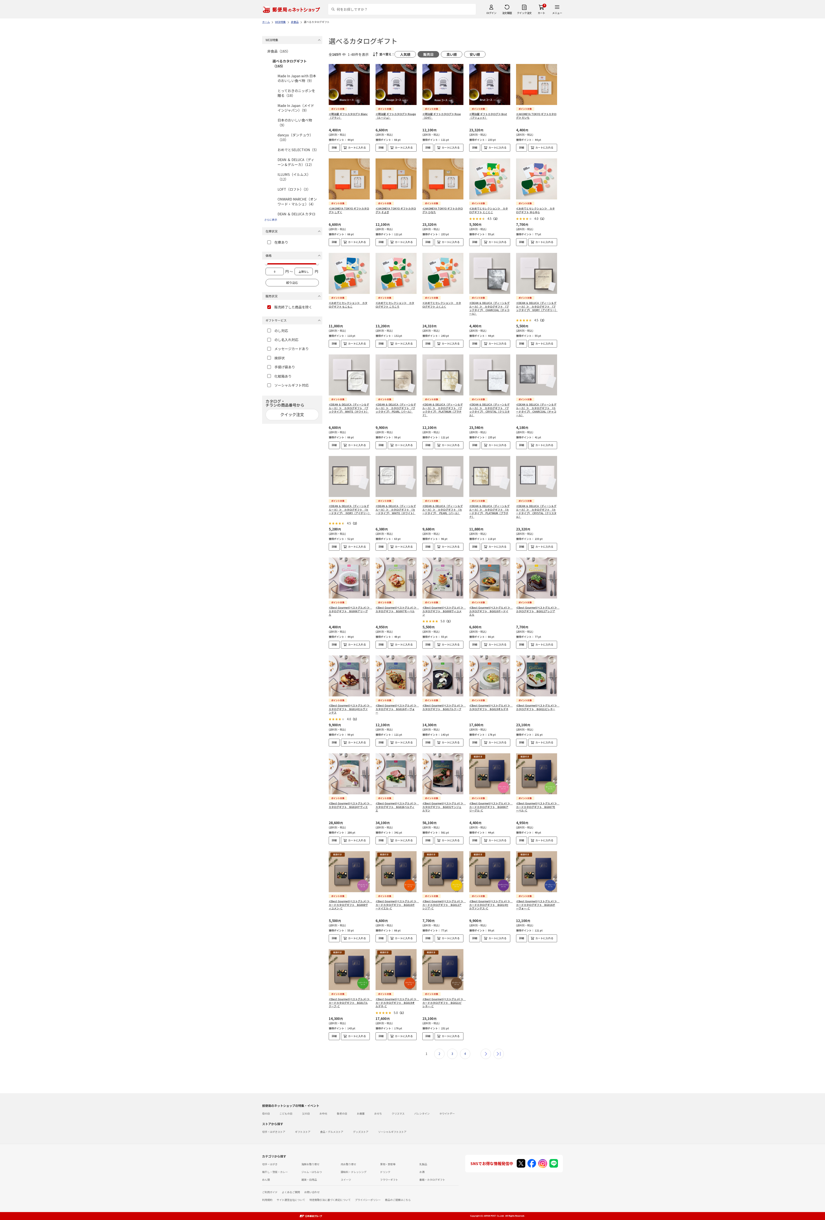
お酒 (422, 1172)
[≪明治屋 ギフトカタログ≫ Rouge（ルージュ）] (396, 84)
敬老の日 (342, 1113)
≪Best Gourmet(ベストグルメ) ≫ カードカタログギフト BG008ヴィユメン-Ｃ (350, 904)
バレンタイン (422, 1113)
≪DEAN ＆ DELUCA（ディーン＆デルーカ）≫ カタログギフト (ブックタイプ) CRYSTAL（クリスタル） (489, 410)
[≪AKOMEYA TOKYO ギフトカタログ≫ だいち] (536, 84)
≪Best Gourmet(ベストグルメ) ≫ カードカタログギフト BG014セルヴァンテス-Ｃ (491, 904)
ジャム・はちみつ (311, 1172)
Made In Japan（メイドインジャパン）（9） (296, 108)
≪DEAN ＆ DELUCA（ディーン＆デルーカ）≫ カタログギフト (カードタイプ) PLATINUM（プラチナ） (489, 511)
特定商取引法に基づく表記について (330, 1200)
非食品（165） (278, 51)
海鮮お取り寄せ (310, 1164)
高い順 (451, 54)
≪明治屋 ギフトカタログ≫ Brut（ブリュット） (488, 115)
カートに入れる (357, 147)
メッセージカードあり (291, 348)
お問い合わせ (312, 1192)
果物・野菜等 (388, 1164)
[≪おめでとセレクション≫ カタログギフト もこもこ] (349, 273)
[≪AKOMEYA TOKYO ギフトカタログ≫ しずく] (349, 178)
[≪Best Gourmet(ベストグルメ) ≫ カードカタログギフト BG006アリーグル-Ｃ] (489, 773)
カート (541, 13)
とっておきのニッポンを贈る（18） (296, 93)
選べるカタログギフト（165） (289, 63)
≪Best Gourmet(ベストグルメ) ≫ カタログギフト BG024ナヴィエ (350, 805)
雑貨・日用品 (309, 1179)
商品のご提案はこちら (398, 1200)
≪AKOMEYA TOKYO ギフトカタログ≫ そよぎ (396, 210)
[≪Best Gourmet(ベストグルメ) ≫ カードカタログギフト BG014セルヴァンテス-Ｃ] (489, 871)
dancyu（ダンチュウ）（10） (295, 137)
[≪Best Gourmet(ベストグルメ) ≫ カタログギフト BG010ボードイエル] (489, 578)
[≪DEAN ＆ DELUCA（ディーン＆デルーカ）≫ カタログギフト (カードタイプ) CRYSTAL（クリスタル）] (536, 476)
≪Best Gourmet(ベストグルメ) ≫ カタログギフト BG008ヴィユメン (444, 611)
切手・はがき (270, 1164)
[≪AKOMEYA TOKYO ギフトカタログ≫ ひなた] (442, 178)
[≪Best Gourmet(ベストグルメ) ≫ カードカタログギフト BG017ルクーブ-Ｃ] (349, 969)
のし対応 (281, 330)
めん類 (266, 1179)
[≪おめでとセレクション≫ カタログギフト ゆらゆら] (536, 178)
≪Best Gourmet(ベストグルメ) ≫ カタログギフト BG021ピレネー (537, 707)
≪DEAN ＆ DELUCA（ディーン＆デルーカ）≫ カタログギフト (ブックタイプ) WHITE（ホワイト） (349, 408)
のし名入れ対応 (286, 339)
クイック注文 (524, 13)
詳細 (334, 147)
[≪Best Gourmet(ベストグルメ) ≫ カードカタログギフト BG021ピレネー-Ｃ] (442, 969)
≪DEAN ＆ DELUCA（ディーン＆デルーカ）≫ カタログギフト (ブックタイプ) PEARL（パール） (396, 408)
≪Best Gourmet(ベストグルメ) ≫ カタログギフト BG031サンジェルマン (444, 806)
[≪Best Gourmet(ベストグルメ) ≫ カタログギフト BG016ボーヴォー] (396, 675)
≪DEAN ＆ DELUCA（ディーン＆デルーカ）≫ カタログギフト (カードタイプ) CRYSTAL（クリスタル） (536, 511)
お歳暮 (361, 1113)
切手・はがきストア (273, 1131)
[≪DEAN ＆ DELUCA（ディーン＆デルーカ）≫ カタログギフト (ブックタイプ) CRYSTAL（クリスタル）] (489, 374)
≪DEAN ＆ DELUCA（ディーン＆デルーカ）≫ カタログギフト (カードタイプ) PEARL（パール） (442, 509)
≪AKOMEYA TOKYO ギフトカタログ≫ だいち (536, 115)
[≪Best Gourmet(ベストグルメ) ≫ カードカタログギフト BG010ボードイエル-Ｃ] (396, 871)
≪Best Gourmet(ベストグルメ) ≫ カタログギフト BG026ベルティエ (397, 806)
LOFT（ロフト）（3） (294, 189)
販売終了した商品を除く (293, 307)
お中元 (323, 1113)
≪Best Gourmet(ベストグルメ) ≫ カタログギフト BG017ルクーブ (444, 707)
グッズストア (360, 1131)
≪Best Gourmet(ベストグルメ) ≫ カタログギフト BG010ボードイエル (491, 611)
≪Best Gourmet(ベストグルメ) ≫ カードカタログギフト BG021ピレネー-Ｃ (444, 1002)
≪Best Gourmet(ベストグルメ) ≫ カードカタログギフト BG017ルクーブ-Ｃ (350, 1002)
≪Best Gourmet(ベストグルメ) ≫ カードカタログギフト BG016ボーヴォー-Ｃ (537, 904)
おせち (378, 1113)
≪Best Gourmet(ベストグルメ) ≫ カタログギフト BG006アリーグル (350, 611)
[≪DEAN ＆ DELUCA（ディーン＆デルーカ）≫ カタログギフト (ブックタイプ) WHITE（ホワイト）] (349, 374)
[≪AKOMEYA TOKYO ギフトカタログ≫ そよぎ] (396, 178)
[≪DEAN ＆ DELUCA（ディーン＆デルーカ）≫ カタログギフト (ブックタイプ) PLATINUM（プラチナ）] (442, 374)
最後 (498, 1054)
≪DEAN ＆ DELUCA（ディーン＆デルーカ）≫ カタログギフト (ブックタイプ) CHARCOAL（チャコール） (489, 308)
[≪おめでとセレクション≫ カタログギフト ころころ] (396, 273)
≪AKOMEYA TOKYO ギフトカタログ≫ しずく (349, 210)
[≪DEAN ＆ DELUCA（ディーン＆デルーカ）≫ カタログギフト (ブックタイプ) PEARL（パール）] (396, 374)
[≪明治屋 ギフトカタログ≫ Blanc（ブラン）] (349, 84)
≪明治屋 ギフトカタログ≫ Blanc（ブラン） (348, 115)
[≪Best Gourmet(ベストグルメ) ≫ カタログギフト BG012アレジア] (536, 578)
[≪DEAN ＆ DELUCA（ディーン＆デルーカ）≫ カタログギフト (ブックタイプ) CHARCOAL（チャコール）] (489, 273)
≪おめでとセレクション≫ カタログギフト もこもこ (348, 304)
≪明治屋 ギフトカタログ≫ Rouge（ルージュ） (396, 115)
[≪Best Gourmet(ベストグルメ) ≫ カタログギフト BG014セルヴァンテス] (349, 675)
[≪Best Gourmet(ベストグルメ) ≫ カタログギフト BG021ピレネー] (536, 675)
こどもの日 (286, 1113)
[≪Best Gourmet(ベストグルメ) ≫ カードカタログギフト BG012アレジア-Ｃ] (442, 871)
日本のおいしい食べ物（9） (295, 122)
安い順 (475, 54)
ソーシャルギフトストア (392, 1131)
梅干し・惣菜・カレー (275, 1172)
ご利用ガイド (270, 1192)
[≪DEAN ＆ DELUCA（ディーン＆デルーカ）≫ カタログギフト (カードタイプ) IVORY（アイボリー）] (349, 476)
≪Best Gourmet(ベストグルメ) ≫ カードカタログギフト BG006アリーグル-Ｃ (491, 806)
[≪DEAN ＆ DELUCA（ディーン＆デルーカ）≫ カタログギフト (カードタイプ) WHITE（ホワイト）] (396, 476)
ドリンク (385, 1172)
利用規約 (267, 1200)
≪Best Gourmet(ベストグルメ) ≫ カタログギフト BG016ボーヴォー (397, 708)
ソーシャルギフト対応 (291, 385)
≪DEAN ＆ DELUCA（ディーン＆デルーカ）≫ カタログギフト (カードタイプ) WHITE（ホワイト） (396, 509)
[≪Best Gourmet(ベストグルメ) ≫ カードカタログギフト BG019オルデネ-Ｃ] (396, 969)
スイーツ (346, 1179)
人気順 (405, 54)
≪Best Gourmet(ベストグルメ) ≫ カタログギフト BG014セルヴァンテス (350, 708)
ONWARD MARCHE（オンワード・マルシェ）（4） (297, 201)
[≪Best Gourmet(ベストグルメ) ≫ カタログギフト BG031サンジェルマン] (442, 773)
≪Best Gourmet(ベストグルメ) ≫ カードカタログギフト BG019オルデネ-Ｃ (397, 1002)
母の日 (266, 1113)
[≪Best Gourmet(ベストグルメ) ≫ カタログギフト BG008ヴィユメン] (442, 578)
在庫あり (281, 242)
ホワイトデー (447, 1113)
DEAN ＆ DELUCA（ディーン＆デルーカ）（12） (296, 162)
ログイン (491, 13)
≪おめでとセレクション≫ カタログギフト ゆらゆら (535, 210)
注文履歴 (507, 13)
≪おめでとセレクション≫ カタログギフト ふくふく (441, 304)
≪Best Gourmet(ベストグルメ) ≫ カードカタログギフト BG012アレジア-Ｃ (444, 904)
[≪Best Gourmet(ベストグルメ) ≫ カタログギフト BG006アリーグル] (349, 578)
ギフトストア (302, 1131)
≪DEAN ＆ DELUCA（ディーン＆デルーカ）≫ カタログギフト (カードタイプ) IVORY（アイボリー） (350, 509)
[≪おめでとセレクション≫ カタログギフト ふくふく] (442, 273)
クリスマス (398, 1113)
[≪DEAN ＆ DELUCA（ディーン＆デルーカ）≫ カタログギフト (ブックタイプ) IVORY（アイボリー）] (536, 273)
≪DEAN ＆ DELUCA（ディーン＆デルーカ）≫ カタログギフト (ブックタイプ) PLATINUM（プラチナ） (442, 410)
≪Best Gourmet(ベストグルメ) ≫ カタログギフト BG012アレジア (537, 609)
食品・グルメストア (331, 1131)
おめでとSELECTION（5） (298, 149)
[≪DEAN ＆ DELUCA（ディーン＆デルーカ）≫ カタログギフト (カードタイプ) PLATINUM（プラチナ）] (489, 476)
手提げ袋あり (284, 366)
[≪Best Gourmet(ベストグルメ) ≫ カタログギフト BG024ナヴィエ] (349, 773)
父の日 (306, 1113)
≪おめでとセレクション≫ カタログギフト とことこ (488, 210)
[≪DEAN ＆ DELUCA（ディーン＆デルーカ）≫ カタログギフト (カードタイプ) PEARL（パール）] (442, 476)
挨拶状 (279, 357)
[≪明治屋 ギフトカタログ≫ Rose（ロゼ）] (442, 84)
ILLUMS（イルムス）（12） (294, 177)
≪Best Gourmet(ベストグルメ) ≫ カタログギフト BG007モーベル (397, 609)
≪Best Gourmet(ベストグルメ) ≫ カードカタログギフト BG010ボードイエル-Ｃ (397, 904)
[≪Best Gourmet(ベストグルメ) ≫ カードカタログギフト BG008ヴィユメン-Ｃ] (349, 871)
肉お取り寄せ (348, 1164)
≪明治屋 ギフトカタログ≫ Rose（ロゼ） (441, 115)
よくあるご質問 (291, 1192)
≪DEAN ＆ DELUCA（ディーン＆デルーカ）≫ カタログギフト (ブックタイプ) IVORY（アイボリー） (537, 306)
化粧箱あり (283, 376)
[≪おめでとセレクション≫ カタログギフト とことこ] (489, 178)
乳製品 (423, 1164)
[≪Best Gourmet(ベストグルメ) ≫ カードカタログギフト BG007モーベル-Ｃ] (536, 773)
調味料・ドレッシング (354, 1172)
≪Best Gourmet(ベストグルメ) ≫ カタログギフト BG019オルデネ (491, 707)
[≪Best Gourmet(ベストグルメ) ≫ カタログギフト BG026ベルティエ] (396, 773)
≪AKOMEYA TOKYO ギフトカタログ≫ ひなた (442, 210)
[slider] (266, 263)
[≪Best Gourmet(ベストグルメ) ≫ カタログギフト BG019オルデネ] (489, 675)
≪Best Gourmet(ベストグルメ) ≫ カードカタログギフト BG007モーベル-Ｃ (537, 806)
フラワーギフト (389, 1179)
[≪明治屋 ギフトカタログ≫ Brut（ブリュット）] (489, 84)
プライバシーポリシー (368, 1200)
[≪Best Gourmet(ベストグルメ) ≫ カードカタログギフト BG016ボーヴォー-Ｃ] (536, 871)
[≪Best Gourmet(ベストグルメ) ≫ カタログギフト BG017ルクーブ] (442, 675)
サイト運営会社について (291, 1200)
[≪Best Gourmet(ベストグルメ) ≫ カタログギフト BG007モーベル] (396, 578)
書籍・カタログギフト (432, 1179)
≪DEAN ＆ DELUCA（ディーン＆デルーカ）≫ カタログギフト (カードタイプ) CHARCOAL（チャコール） (536, 410)
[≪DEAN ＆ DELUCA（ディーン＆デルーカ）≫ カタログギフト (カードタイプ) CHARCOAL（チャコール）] (536, 374)
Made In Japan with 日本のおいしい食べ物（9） (297, 78)
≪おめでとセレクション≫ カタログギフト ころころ (395, 304)
